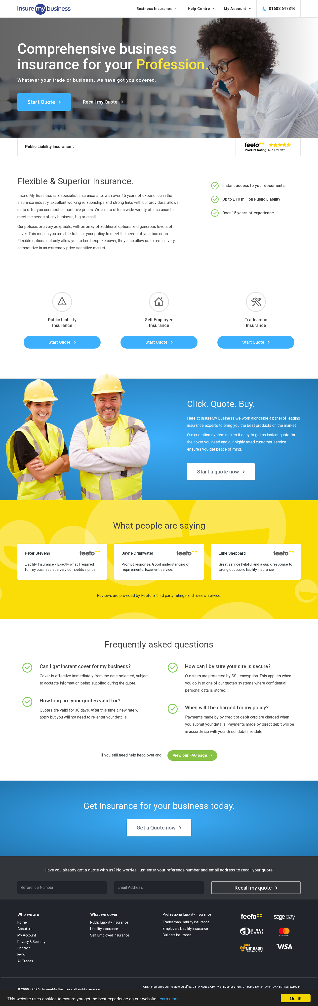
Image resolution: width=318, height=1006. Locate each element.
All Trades (25, 961)
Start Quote (41, 102)
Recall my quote (253, 888)
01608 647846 (281, 8)
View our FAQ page (190, 755)
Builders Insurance (177, 935)
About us (24, 929)
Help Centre (199, 8)
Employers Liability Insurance (185, 929)
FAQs (21, 955)
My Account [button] (235, 8)
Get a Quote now (156, 828)
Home (22, 922)
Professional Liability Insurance (187, 914)
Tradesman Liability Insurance (186, 922)
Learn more (168, 998)
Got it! (295, 998)
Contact (23, 948)
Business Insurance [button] (155, 8)
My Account (26, 935)
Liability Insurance (104, 929)
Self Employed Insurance (109, 935)
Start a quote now (218, 472)
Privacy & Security (31, 942)
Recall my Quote (100, 102)
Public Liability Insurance (48, 146)
